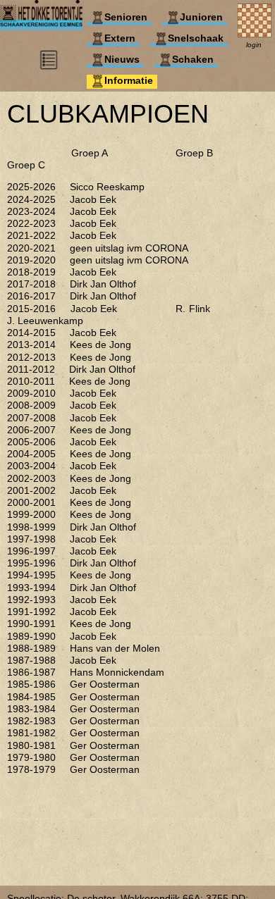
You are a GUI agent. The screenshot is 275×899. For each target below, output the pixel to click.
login (254, 45)
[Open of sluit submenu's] (48, 67)
